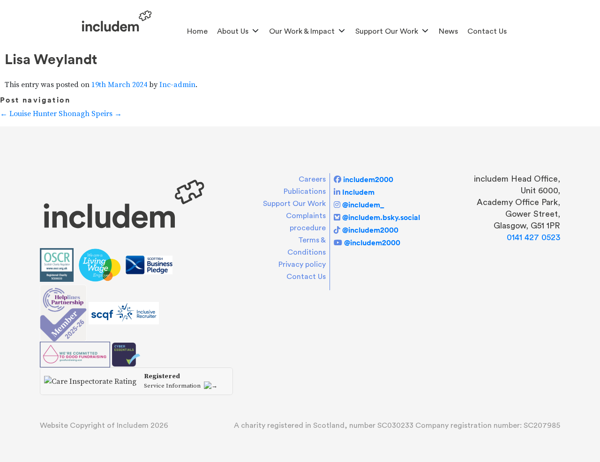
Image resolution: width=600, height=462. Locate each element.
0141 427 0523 (533, 237)
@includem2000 (370, 230)
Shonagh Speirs (90, 113)
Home (197, 31)
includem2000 (368, 179)
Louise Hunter (28, 113)
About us (232, 31)
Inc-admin (177, 84)
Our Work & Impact (302, 31)
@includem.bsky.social (381, 217)
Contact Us (487, 31)
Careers (312, 179)
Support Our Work (386, 31)
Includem (358, 192)
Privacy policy (302, 264)
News (448, 31)
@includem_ (363, 204)
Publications (305, 191)
